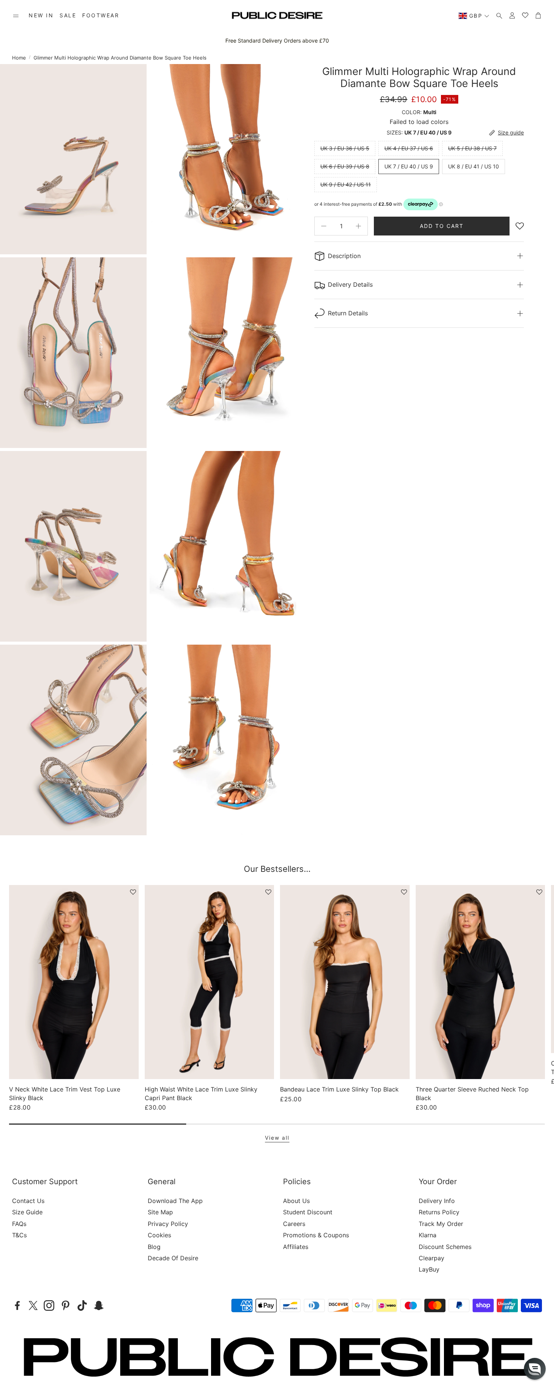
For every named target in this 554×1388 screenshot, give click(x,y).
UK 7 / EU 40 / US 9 (408, 166)
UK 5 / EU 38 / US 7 (472, 148)
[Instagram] (49, 1305)
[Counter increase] (358, 226)
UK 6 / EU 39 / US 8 (344, 166)
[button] (16, 16)
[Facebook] (17, 1305)
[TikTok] (82, 1305)
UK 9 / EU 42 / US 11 (345, 184)
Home (19, 58)
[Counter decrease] (324, 226)
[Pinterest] (65, 1305)
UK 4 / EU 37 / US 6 (408, 148)
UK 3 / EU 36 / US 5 (344, 148)
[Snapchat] (98, 1305)
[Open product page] (74, 982)
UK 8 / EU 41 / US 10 (473, 166)
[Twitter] (33, 1305)
